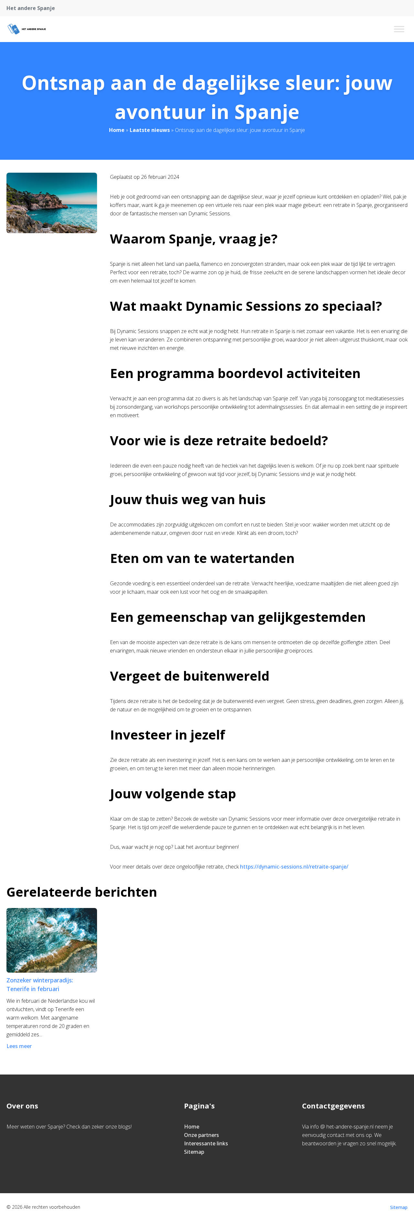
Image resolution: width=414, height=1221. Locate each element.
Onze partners (201, 1135)
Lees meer (19, 1046)
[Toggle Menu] (399, 29)
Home (117, 130)
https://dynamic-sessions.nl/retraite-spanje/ (294, 866)
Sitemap (194, 1151)
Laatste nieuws (150, 130)
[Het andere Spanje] (26, 29)
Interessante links (206, 1143)
